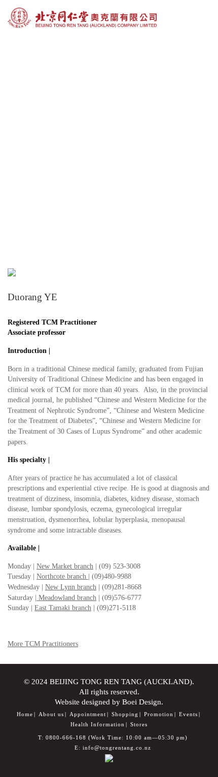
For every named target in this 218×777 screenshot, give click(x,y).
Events (188, 714)
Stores (139, 724)
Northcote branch (62, 576)
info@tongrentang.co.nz (117, 748)
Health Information (97, 724)
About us (51, 714)
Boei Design (141, 701)
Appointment (87, 714)
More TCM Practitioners (43, 644)
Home (25, 714)
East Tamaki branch (62, 608)
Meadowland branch (66, 597)
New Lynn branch (70, 587)
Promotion (158, 714)
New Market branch (65, 566)
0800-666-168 (66, 737)
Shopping (125, 714)
